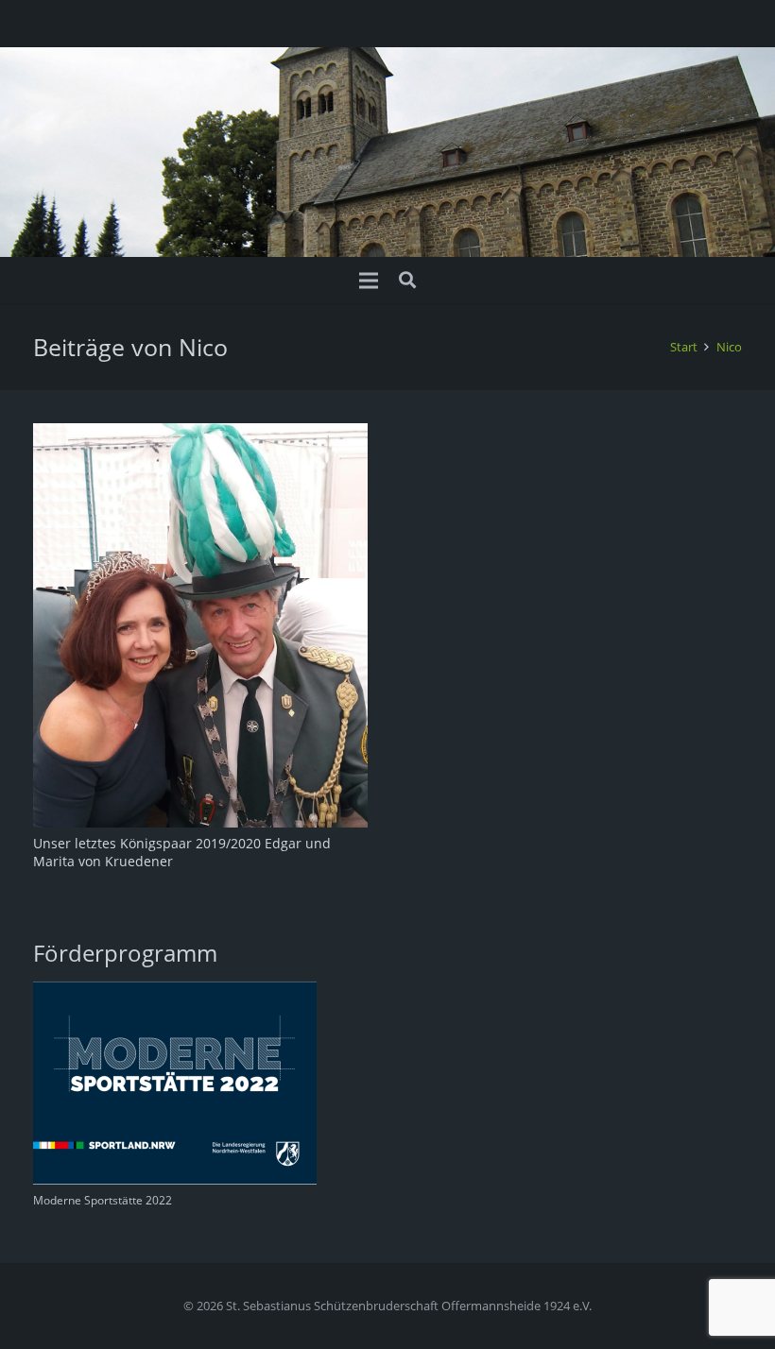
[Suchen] (407, 280)
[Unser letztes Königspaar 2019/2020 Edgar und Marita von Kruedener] (200, 434)
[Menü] (368, 280)
